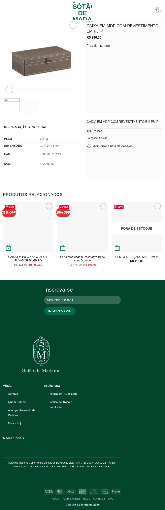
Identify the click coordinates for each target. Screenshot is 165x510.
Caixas (90, 21)
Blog (86, 498)
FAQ (110, 498)
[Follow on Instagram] (10, 448)
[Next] (72, 57)
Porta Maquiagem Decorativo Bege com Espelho (82, 258)
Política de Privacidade (62, 393)
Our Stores (71, 498)
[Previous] (10, 57)
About (56, 498)
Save (11, 206)
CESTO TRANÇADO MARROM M (136, 256)
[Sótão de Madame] (82, 10)
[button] (5, 10)
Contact (99, 498)
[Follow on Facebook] (5, 448)
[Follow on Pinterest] (15, 448)
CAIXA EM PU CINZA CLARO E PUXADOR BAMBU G (28, 258)
